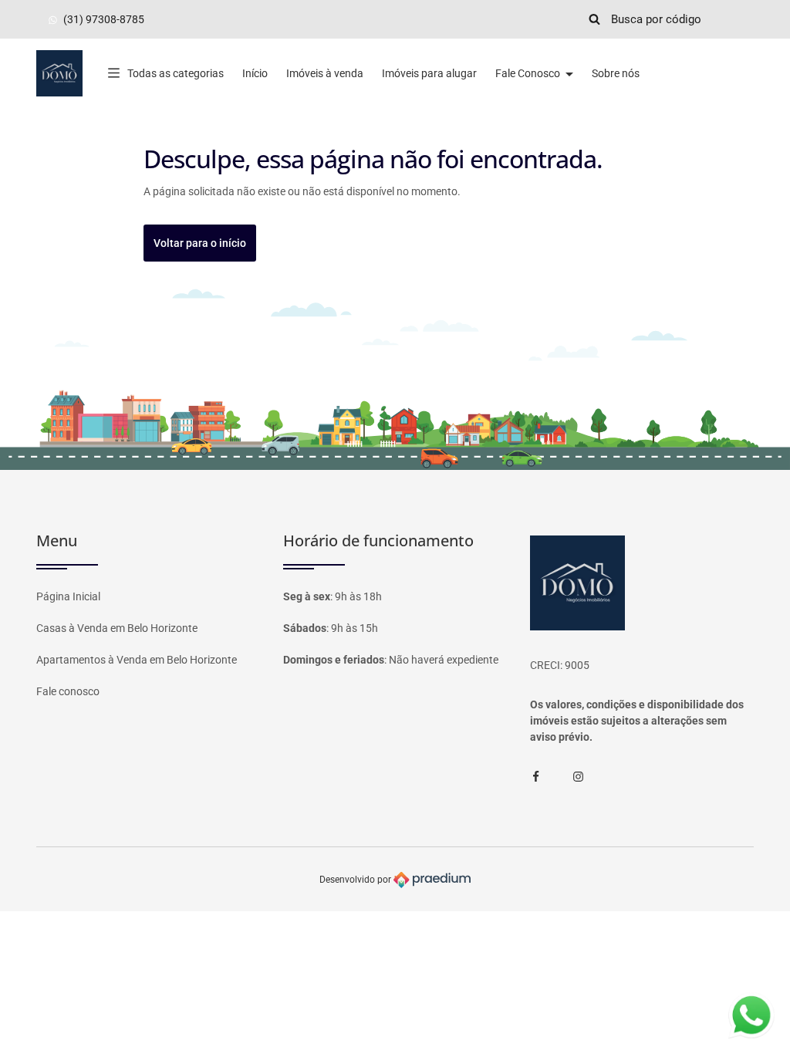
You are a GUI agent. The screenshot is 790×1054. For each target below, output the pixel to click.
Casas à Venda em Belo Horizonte (117, 628)
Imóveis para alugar (429, 73)
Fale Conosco (528, 73)
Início (255, 73)
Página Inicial (68, 596)
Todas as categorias (175, 73)
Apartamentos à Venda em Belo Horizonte (136, 660)
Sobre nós (616, 73)
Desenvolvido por (356, 878)
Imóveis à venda (324, 73)
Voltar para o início (200, 243)
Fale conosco (68, 691)
